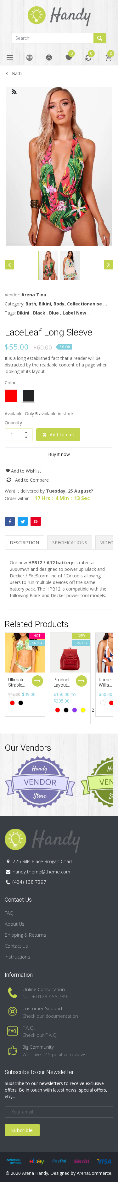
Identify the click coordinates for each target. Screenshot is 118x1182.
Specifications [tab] (69, 542)
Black (39, 313)
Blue (54, 313)
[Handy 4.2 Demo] (59, 16)
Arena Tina (33, 295)
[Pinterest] (36, 521)
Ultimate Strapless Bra (17, 685)
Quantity (13, 423)
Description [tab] (24, 542)
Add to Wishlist (26, 471)
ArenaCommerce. (94, 1173)
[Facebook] (10, 521)
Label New (74, 313)
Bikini (23, 313)
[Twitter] (23, 521)
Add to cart (62, 434)
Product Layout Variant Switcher (62, 687)
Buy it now (59, 454)
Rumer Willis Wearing (107, 685)
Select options (37, 681)
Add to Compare (32, 480)
